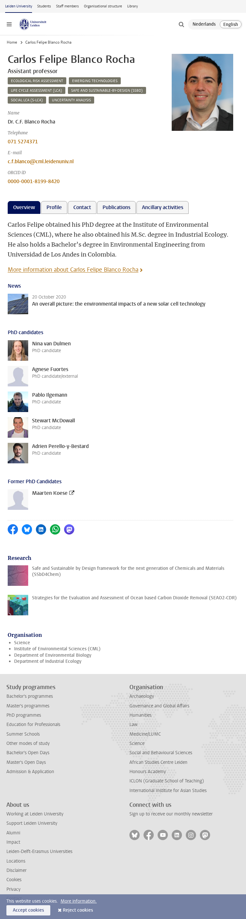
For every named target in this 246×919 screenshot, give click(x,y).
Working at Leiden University (34, 814)
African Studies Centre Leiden (158, 762)
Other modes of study (28, 743)
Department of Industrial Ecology (47, 661)
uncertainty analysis (71, 100)
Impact (13, 842)
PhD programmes (23, 715)
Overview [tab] (24, 207)
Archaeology (141, 696)
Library (132, 6)
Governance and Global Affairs (159, 706)
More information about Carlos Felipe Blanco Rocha (73, 270)
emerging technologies (95, 81)
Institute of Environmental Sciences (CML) (57, 649)
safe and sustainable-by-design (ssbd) (107, 90)
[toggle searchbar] (181, 24)
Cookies (13, 880)
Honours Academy (147, 772)
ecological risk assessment (37, 81)
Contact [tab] (82, 207)
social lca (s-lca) (27, 100)
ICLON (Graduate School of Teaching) (166, 781)
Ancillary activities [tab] (162, 207)
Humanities (140, 715)
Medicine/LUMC (145, 734)
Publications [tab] (116, 207)
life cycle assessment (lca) (36, 90)
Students (44, 6)
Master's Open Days (26, 762)
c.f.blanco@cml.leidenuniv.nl (41, 161)
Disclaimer (16, 870)
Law (133, 724)
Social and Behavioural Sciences (160, 753)
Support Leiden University (31, 823)
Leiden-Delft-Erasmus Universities (39, 851)
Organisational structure (103, 6)
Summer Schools (23, 734)
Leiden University (18, 6)
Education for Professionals (33, 724)
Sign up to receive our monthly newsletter (171, 814)
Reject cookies (78, 910)
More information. (79, 901)
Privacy (13, 889)
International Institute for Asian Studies (168, 791)
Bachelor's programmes (29, 696)
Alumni (13, 833)
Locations (15, 861)
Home (12, 42)
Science (22, 643)
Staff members (67, 6)
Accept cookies (28, 910)
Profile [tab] (54, 207)
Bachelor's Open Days (27, 753)
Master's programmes (27, 706)
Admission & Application (30, 772)
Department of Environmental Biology (52, 655)
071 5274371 (23, 141)
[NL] (204, 24)
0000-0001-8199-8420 (34, 181)
